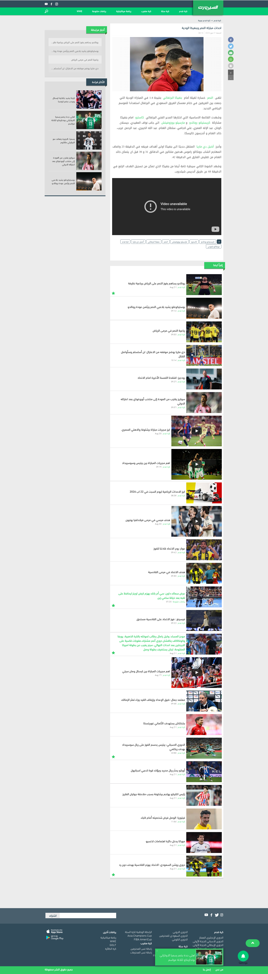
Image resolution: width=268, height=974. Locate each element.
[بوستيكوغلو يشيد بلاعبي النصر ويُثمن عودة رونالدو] (204, 308)
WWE (79, 11)
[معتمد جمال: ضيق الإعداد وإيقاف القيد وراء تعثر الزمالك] (204, 701)
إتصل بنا (207, 969)
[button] (46, 11)
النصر (210, 97)
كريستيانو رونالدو (199, 122)
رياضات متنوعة (99, 11)
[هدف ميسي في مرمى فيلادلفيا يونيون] (196, 521)
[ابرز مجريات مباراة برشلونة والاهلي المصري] (196, 431)
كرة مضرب (146, 11)
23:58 (173, 752)
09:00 (173, 334)
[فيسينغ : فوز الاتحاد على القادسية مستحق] (204, 620)
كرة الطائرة (110, 948)
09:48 (173, 703)
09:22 (173, 622)
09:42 (173, 552)
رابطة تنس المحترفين (141, 948)
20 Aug (158, 433)
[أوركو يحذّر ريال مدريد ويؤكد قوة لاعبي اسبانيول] (204, 771)
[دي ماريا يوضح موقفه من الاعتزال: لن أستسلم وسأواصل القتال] (204, 355)
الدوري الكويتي (180, 939)
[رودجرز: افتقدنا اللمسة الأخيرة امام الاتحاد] (204, 379)
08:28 (173, 495)
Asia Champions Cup (139, 935)
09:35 (173, 575)
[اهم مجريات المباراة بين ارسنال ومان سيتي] (196, 672)
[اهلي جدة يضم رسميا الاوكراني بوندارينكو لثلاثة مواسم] (89, 120)
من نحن (219, 969)
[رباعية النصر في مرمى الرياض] (204, 331)
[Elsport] (208, 7)
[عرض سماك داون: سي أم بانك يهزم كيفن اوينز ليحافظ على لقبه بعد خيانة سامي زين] (204, 596)
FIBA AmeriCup (143, 939)
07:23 (168, 601)
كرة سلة (165, 11)
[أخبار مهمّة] (113, 293)
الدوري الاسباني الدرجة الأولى (208, 941)
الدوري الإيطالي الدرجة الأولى (208, 945)
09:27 (173, 381)
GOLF (113, 945)
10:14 (173, 360)
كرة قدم (183, 11)
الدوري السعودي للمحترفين (173, 935)
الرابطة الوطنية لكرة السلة (138, 932)
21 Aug (173, 287)
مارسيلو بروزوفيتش (173, 122)
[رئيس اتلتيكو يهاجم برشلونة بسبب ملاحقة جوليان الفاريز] (204, 795)
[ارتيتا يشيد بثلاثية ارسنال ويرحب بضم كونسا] (89, 99)
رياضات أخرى (109, 932)
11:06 (173, 821)
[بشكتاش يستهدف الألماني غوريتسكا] (204, 724)
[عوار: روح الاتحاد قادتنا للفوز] (204, 549)
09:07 (173, 407)
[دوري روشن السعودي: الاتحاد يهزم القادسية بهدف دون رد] (204, 866)
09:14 (173, 310)
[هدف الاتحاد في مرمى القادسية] (204, 573)
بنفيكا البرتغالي (172, 97)
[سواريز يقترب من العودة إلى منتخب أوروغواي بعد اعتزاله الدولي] (204, 402)
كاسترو (139, 117)
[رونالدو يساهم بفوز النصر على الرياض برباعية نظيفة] (204, 284)
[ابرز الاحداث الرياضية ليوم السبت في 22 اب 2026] (204, 492)
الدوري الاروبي (180, 932)
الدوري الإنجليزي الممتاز (211, 937)
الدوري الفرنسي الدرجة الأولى (208, 948)
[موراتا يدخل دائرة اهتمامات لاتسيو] (204, 842)
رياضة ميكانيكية (123, 11)
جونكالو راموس (214, 246)
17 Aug (158, 674)
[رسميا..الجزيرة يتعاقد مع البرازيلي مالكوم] (89, 140)
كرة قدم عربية (204, 20)
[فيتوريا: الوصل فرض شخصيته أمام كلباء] (204, 818)
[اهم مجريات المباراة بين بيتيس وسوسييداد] (196, 464)
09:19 (158, 466)
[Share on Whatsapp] (231, 59)
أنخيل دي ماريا (205, 146)
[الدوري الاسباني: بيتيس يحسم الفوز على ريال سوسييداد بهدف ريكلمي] (204, 748)
